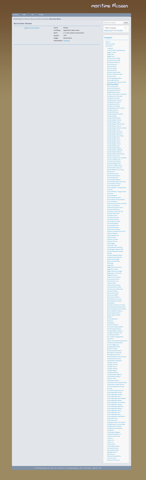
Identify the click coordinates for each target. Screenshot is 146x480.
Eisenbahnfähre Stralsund (114, 168)
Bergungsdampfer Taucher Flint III (116, 82)
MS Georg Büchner (112, 319)
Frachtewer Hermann (113, 217)
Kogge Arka (110, 265)
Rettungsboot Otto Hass (113, 355)
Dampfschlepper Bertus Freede (116, 124)
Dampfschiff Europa (112, 112)
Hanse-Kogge (111, 243)
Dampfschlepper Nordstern (114, 134)
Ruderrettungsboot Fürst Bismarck (116, 356)
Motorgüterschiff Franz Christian (116, 305)
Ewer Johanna (111, 172)
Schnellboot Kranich (112, 372)
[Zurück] (17, 46)
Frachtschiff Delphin (112, 223)
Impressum (53, 468)
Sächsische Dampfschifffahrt (115, 327)
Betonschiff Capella (112, 86)
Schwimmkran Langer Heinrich (115, 384)
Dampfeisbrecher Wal (113, 104)
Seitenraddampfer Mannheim (115, 406)
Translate (119, 31)
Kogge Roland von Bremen (114, 267)
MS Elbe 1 (110, 317)
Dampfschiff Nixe (112, 116)
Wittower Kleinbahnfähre (114, 456)
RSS (100, 468)
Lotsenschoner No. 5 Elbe (114, 287)
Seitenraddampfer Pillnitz (114, 410)
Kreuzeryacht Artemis (113, 279)
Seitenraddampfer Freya (114, 396)
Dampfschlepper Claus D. (114, 126)
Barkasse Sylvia (111, 76)
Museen (27, 19)
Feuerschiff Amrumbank (113, 183)
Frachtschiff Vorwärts (113, 227)
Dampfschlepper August (114, 122)
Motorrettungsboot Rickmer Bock (116, 307)
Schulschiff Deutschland (113, 376)
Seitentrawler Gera (112, 418)
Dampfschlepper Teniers (114, 144)
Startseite (16, 14)
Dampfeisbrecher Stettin (114, 102)
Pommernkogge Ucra (113, 345)
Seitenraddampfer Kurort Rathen (116, 402)
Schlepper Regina (112, 370)
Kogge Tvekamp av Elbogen (114, 271)
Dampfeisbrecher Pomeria (114, 100)
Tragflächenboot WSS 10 (114, 434)
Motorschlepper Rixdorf (113, 315)
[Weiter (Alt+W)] (126, 37)
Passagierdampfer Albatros (114, 331)
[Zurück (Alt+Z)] (123, 37)
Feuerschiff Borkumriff (113, 185)
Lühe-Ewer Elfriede (112, 291)
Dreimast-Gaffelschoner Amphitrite (117, 158)
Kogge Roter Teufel (112, 269)
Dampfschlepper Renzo (113, 138)
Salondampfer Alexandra (114, 358)
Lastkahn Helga (111, 283)
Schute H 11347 (111, 378)
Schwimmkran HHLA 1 (113, 380)
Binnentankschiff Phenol (113, 90)
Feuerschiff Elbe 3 (112, 195)
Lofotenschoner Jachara (113, 285)
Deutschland (44, 19)
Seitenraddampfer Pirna (113, 412)
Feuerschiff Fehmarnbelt (114, 197)
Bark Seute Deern (112, 64)
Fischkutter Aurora (112, 215)
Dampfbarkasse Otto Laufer (115, 96)
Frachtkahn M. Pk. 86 (113, 219)
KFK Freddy (110, 263)
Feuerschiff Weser (112, 201)
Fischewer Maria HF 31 (113, 213)
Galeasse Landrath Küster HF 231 (116, 231)
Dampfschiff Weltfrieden (114, 118)
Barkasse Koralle (112, 70)
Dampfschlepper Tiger (113, 146)
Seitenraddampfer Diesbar (114, 392)
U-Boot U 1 (110, 438)
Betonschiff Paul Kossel (113, 88)
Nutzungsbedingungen (72, 468)
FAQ (81, 468)
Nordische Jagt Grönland (114, 329)
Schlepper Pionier (112, 366)
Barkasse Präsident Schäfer (114, 74)
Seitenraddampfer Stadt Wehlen (116, 416)
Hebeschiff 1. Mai (112, 245)
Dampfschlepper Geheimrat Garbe (116, 128)
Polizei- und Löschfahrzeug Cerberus (117, 341)
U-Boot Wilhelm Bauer (113, 446)
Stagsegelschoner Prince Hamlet (116, 422)
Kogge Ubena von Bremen (114, 273)
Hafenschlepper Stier (113, 235)
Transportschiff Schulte (113, 436)
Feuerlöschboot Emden (113, 176)
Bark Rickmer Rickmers (113, 62)
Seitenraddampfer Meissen (114, 408)
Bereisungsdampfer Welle (114, 78)
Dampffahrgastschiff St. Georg (115, 108)
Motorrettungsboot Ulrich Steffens (116, 309)
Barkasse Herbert (112, 68)
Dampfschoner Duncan (113, 156)
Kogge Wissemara (112, 275)
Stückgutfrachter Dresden (114, 426)
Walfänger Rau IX (112, 452)
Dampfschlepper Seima (113, 142)
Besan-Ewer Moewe (112, 84)
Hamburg (66, 41)
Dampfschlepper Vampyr (114, 148)
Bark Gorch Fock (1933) (113, 58)
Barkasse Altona (111, 66)
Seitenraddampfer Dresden (114, 394)
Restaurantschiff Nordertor (114, 351)
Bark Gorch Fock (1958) (113, 60)
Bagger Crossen (111, 52)
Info (33, 14)
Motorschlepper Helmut (113, 313)
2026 (37, 468)
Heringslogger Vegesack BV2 (115, 249)
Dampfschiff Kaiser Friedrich (115, 114)
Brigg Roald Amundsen (113, 92)
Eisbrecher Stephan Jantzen (114, 166)
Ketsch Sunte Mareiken (113, 261)
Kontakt (41, 14)
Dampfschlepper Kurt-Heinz (115, 132)
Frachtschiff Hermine (113, 225)
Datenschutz (61, 468)
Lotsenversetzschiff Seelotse (115, 289)
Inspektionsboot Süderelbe (114, 257)
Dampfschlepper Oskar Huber (115, 136)
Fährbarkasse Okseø (112, 174)
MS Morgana (110, 323)
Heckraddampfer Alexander (115, 247)
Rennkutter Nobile (112, 349)
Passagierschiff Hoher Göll (114, 333)
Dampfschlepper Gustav (114, 130)
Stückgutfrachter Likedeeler (114, 428)
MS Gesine (110, 321)
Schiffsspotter (87, 468)
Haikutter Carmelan (112, 239)
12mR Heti (110, 48)
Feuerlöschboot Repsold (113, 179)
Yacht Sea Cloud (111, 458)
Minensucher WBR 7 (112, 295)
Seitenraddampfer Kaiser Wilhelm (116, 398)
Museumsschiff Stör (112, 325)
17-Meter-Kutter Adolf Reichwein (116, 50)
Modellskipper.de (19, 19)
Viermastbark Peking (113, 450)
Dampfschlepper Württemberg (115, 154)
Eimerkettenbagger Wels (114, 164)
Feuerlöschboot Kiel (112, 177)
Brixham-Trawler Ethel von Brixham (117, 94)
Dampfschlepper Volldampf (114, 150)
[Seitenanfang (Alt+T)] (15, 46)
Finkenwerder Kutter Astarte (115, 207)
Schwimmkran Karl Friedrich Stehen (117, 382)
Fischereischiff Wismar (113, 209)
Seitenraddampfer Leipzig (114, 404)
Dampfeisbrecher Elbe (113, 98)
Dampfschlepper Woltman (114, 152)
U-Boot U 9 (110, 442)
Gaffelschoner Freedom (113, 229)
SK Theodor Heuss (112, 420)
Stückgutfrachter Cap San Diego (116, 424)
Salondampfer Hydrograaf (114, 360)
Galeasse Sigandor (112, 233)
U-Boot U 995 (111, 444)
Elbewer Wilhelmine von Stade (115, 170)
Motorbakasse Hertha (113, 297)
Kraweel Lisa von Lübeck (114, 277)
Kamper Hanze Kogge (113, 259)
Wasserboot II (111, 454)
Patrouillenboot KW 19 (113, 335)
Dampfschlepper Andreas (114, 120)
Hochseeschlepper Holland (114, 255)
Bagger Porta (111, 56)
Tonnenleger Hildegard (113, 432)
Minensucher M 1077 (113, 293)
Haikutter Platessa (112, 241)
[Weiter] (20, 46)
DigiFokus (95, 468)
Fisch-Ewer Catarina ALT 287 (115, 211)
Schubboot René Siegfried (114, 374)
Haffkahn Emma (111, 237)
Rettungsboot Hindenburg (114, 353)
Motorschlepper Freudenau (114, 311)
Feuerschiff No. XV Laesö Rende (116, 199)
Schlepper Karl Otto (112, 364)
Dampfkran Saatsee (112, 110)
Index (24, 14)
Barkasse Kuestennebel (113, 72)
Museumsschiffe (35, 19)
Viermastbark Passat (113, 448)
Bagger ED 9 (110, 54)
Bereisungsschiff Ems (113, 80)
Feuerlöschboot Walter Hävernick (116, 181)
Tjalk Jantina (110, 430)
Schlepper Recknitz (112, 368)
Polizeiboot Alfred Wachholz (115, 343)
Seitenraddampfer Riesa (114, 414)
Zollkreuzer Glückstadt (113, 460)
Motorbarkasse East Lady (114, 299)
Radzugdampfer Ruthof (113, 347)
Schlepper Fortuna (112, 362)
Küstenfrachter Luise (113, 281)
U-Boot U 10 (110, 440)
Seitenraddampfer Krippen (114, 400)
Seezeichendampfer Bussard (115, 390)
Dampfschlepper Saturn (113, 140)
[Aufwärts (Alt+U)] (121, 37)
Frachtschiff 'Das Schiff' (113, 221)
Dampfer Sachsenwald (113, 106)
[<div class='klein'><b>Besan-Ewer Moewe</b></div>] (32, 28)
